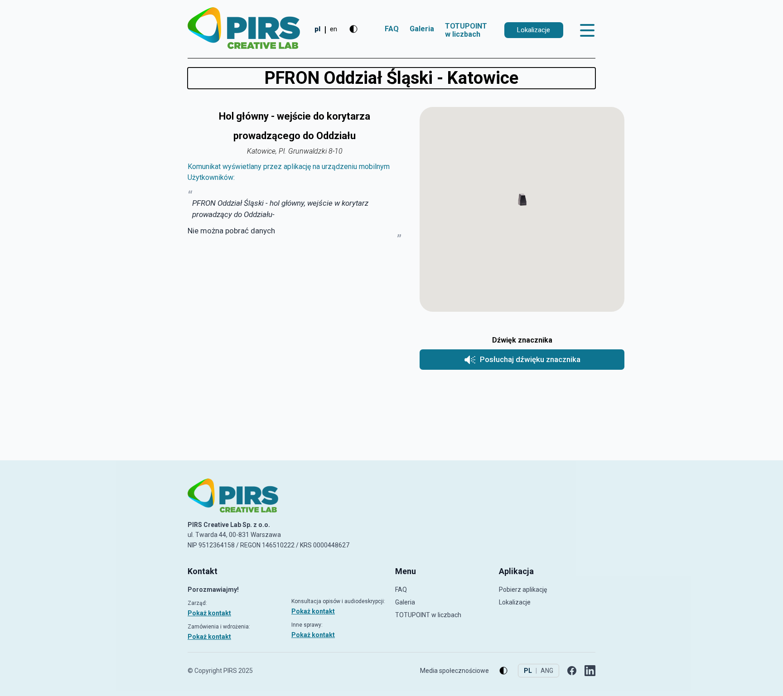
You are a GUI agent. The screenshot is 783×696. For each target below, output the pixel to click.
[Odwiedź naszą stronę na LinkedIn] (590, 670)
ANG (547, 670)
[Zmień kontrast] (353, 29)
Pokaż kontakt (209, 613)
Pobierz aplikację (523, 589)
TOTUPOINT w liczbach (466, 30)
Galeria (422, 28)
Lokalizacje (515, 602)
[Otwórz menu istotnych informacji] (587, 30)
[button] (522, 200)
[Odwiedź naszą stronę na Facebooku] (571, 670)
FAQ (392, 28)
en (333, 29)
